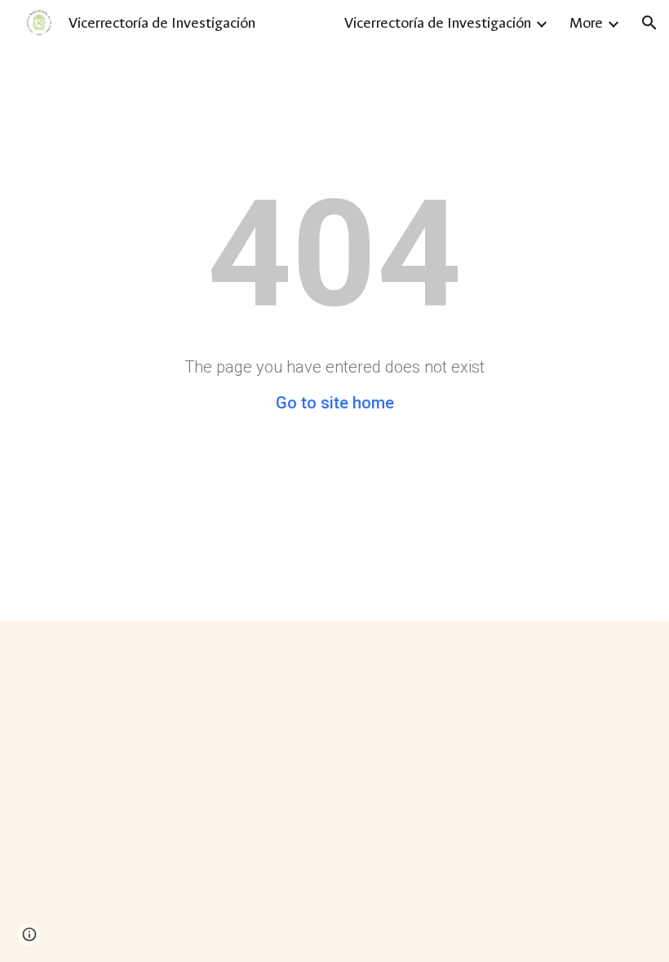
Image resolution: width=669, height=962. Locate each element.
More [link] (586, 23)
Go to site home (335, 403)
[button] (649, 22)
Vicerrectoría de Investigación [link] (437, 23)
